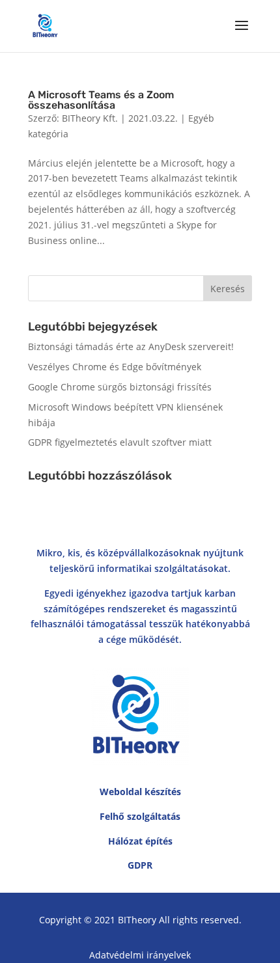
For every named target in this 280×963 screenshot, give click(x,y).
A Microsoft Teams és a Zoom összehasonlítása (101, 99)
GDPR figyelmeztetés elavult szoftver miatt (120, 442)
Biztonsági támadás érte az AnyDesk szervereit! (131, 346)
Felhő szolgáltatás (140, 816)
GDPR (140, 865)
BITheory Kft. (90, 118)
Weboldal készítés (140, 791)
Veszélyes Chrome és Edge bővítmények (114, 366)
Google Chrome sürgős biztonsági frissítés (120, 387)
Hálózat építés (140, 841)
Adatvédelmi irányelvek (140, 955)
